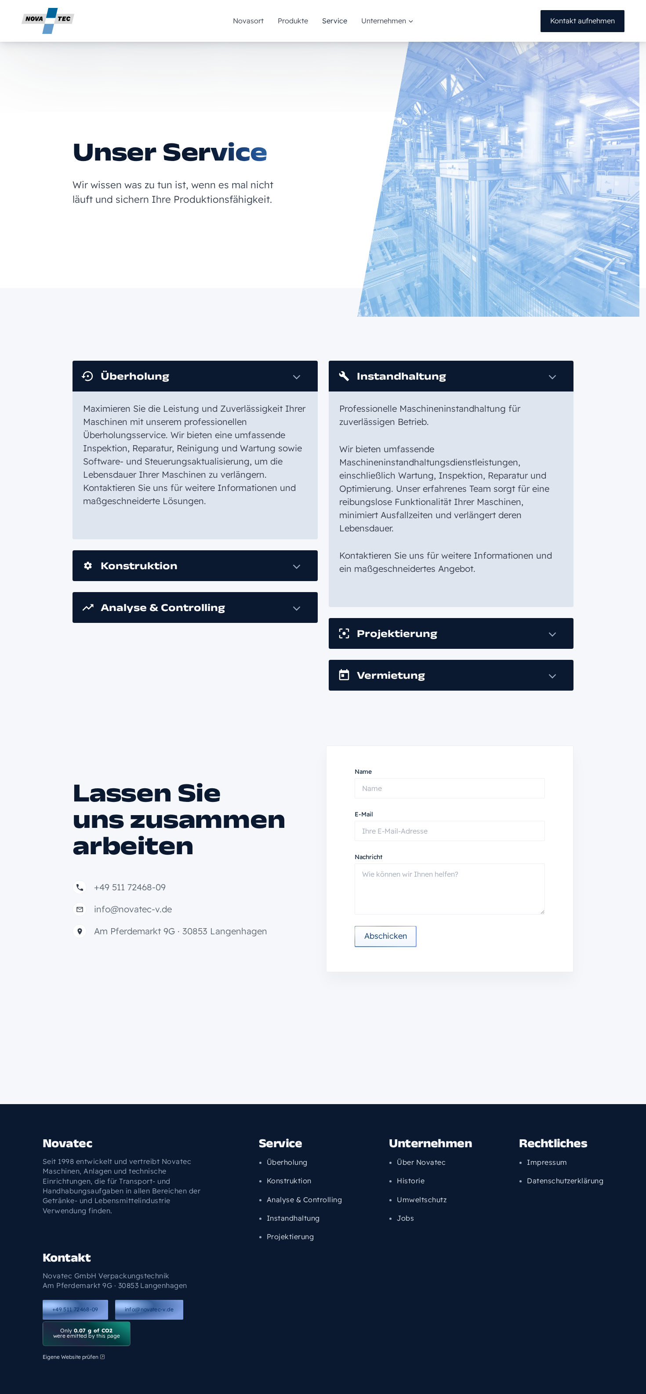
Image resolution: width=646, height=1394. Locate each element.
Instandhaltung (401, 376)
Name (363, 772)
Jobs (405, 1218)
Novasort (248, 20)
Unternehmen (383, 20)
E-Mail (364, 814)
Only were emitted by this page (86, 1333)
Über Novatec (421, 1162)
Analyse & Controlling (163, 607)
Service (334, 20)
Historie (411, 1180)
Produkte (293, 20)
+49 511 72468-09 (75, 1309)
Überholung (135, 376)
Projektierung (397, 633)
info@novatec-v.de (149, 1309)
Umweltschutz (421, 1199)
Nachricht (368, 857)
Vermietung (391, 675)
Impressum (547, 1162)
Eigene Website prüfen (70, 1357)
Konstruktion (139, 565)
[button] (409, 21)
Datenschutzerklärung (565, 1180)
